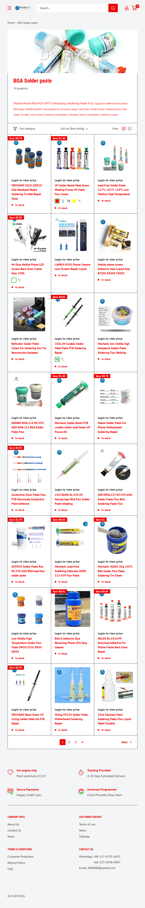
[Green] (68, 201)
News (11, 836)
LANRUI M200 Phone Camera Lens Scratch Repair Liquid (72, 267)
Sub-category (27, 128)
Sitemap (84, 836)
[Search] (113, 8)
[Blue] (63, 201)
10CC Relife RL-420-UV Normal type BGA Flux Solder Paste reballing (72, 499)
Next (124, 742)
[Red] (57, 201)
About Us (13, 824)
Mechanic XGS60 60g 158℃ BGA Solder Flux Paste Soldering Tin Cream (115, 571)
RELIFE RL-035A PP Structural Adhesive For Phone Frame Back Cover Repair (113, 645)
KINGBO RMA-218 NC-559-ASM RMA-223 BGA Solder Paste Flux (28, 427)
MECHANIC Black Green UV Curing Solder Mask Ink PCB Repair (28, 719)
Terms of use (87, 824)
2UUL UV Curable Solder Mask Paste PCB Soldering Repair (70, 348)
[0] (134, 8)
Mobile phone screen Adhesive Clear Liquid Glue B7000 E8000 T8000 (114, 269)
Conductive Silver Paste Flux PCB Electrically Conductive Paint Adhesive (29, 499)
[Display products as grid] (123, 128)
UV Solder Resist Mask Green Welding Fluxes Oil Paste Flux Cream (72, 190)
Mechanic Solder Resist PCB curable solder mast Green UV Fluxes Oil (72, 427)
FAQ (10, 869)
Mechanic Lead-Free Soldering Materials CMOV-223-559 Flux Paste (71, 571)
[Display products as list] (130, 128)
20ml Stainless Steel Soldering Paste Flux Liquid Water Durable (114, 719)
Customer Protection (21, 856)
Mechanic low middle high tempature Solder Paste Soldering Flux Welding (114, 348)
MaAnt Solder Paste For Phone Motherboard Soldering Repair (112, 427)
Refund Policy (16, 863)
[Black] (80, 201)
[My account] (127, 8)
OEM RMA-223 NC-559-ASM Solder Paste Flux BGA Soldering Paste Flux (115, 499)
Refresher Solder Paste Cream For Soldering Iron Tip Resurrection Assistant (29, 348)
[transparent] (14, 280)
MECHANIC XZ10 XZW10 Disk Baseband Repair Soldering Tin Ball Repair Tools (27, 192)
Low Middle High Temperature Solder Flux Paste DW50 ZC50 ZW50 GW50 (27, 645)
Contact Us (14, 830)
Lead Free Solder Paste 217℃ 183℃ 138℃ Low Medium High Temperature (114, 190)
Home (11, 22)
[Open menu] (9, 7)
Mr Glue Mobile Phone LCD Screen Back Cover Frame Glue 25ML (28, 269)
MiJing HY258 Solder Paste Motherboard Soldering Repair (71, 719)
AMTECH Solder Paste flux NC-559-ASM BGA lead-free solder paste (28, 571)
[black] (19, 280)
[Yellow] (74, 201)
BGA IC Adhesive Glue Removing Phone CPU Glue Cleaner (71, 643)
